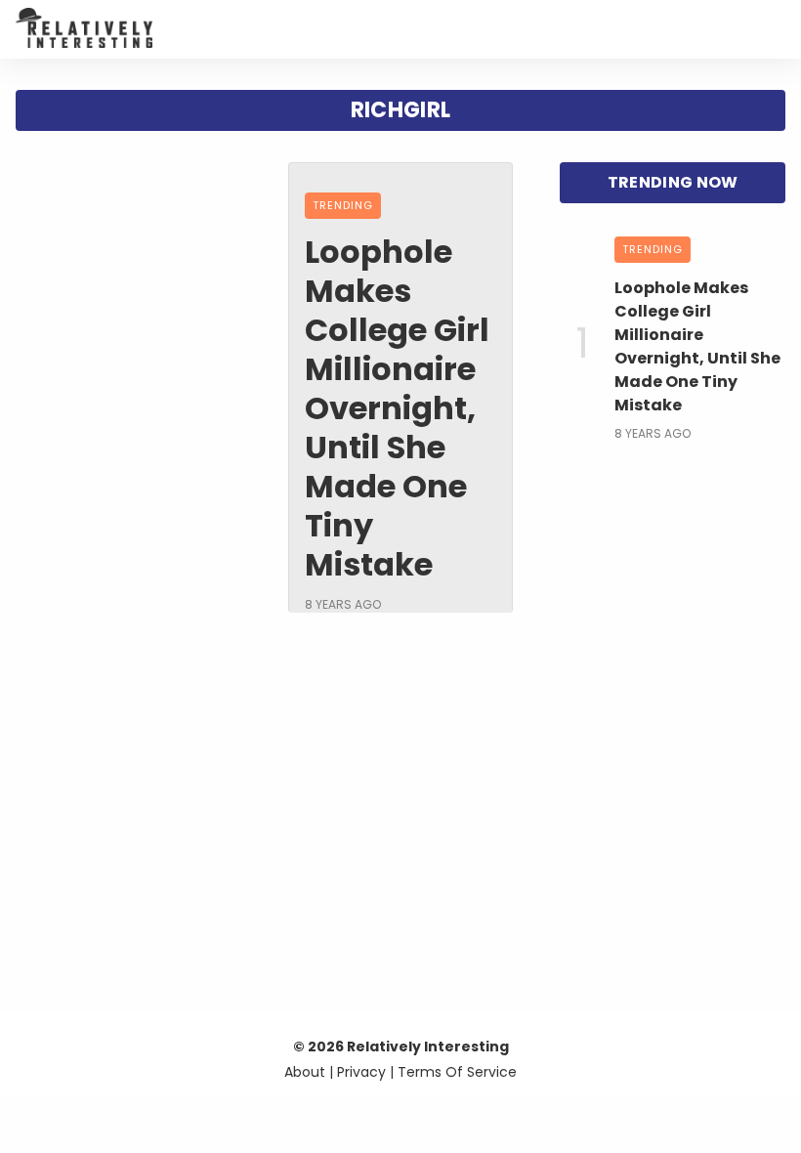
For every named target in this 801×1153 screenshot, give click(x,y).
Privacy (361, 1072)
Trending (343, 205)
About (304, 1072)
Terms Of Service (457, 1072)
